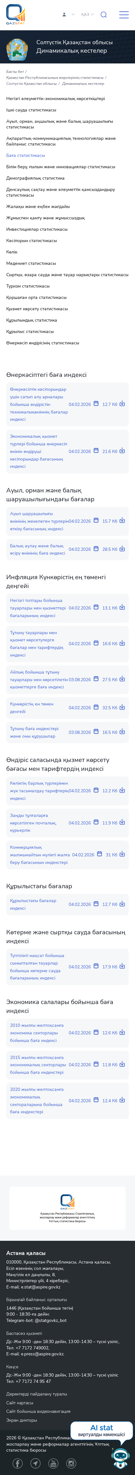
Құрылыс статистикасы (30, 332)
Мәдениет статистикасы (31, 263)
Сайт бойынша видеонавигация (38, 1411)
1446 (11, 1308)
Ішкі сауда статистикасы (31, 110)
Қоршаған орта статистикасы (36, 297)
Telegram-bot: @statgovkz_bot (36, 1320)
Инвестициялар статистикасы (37, 229)
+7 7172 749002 (32, 1348)
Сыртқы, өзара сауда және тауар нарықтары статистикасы (67, 275)
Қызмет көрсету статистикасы (37, 309)
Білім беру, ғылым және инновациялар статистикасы (60, 167)
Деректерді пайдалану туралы (36, 1394)
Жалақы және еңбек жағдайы (38, 207)
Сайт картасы (19, 1403)
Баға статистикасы (25, 155)
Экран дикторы (21, 1420)
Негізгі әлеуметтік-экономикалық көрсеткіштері (55, 99)
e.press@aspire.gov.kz (42, 1354)
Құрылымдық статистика (31, 320)
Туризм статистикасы (28, 286)
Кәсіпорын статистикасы (31, 241)
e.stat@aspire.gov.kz (40, 1287)
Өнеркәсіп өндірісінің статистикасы (42, 343)
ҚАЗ (85, 14)
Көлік (11, 252)
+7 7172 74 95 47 (33, 1381)
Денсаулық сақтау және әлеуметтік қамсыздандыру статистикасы (60, 192)
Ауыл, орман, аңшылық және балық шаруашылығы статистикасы (59, 124)
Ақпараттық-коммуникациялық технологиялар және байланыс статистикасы (61, 141)
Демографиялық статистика (35, 178)
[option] (67, 1208)
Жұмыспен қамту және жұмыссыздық (45, 218)
